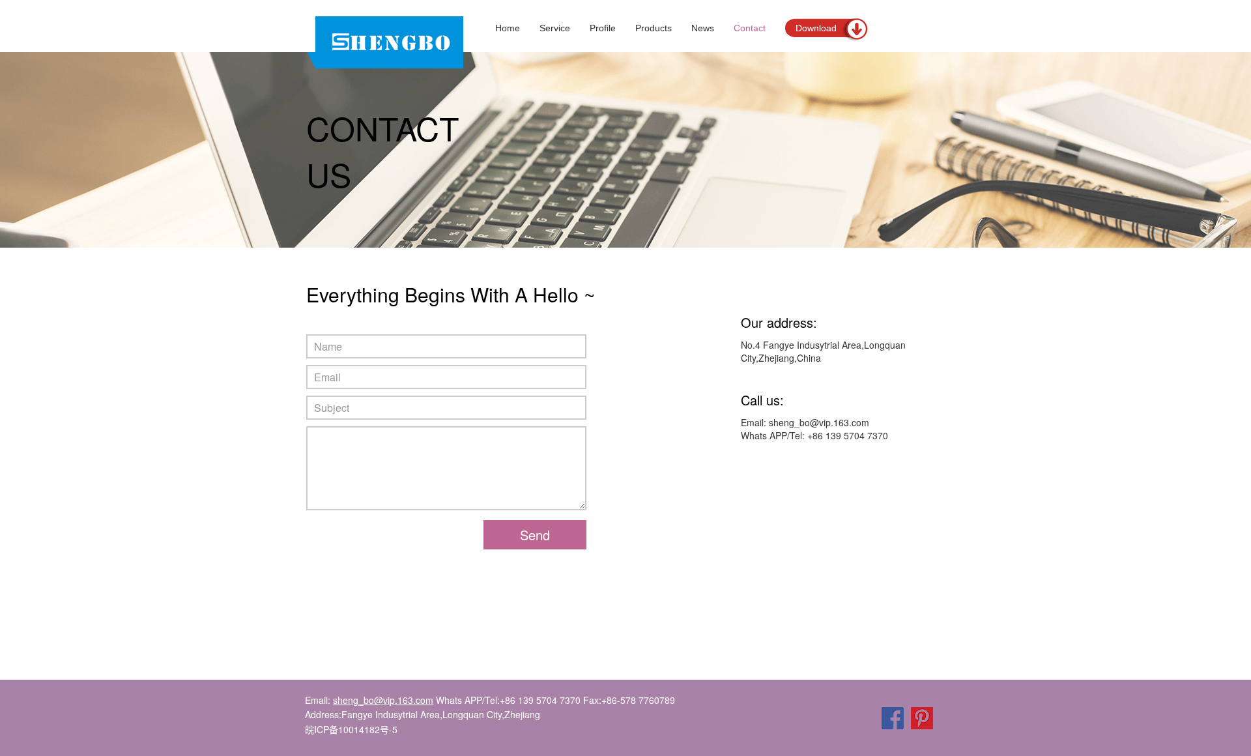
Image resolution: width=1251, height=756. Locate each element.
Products (653, 28)
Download (816, 28)
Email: (369, 699)
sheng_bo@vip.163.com (819, 422)
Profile (603, 28)
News (702, 28)
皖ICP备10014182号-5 (351, 729)
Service (554, 28)
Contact (750, 28)
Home (507, 28)
